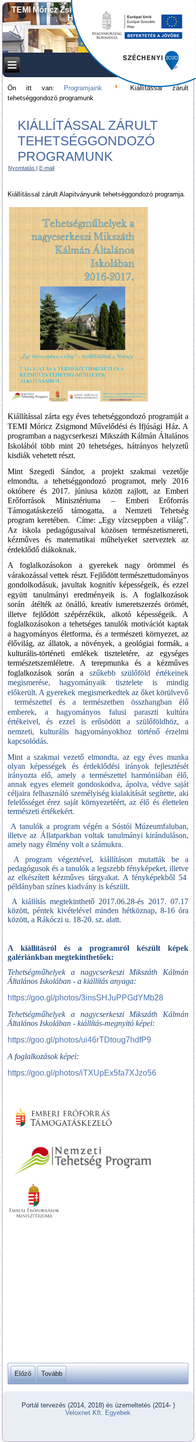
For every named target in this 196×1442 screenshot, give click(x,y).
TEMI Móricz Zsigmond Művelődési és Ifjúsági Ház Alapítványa (98, 14)
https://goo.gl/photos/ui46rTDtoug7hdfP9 (79, 1040)
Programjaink (83, 88)
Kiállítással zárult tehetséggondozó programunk (88, 141)
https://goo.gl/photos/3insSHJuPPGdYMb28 (85, 997)
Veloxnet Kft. (84, 1412)
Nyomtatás (22, 168)
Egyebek (118, 1412)
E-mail (46, 168)
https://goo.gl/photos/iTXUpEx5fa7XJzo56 (82, 1073)
